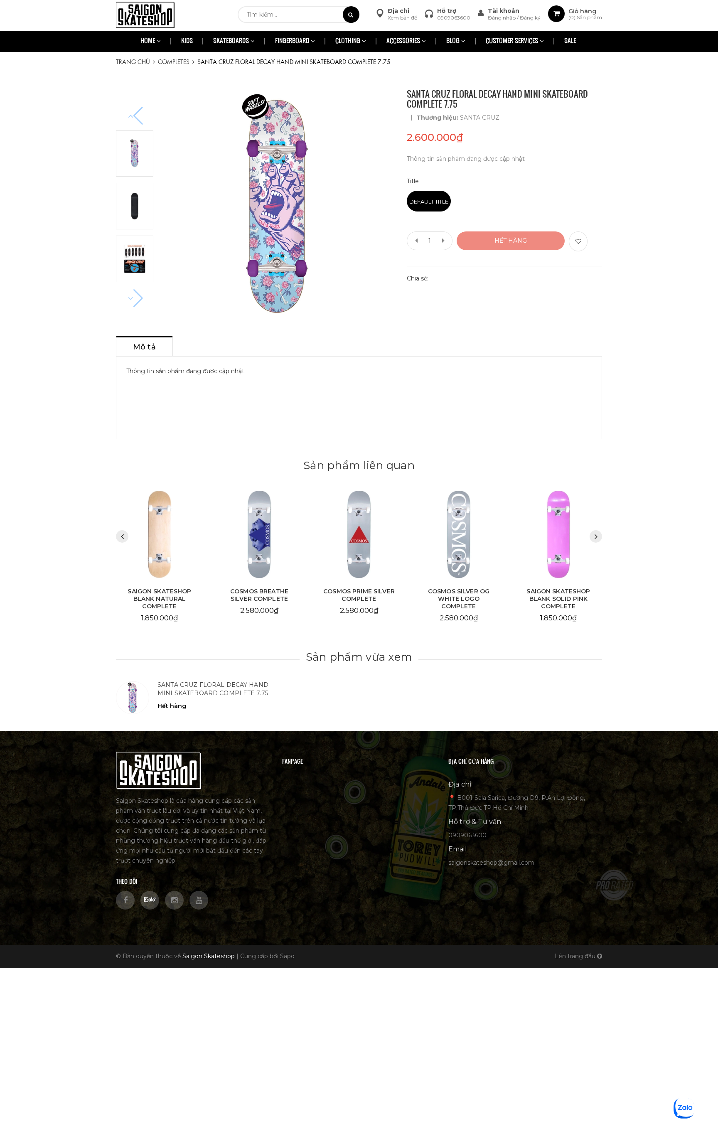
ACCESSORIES (404, 41)
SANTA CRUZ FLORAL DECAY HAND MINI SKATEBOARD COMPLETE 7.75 (212, 689)
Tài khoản (503, 11)
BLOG (453, 41)
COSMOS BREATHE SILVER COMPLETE (259, 595)
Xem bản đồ (403, 18)
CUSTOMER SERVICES (513, 41)
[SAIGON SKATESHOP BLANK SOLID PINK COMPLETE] (558, 534)
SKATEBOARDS (232, 41)
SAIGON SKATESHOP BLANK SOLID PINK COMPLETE (558, 599)
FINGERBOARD (293, 41)
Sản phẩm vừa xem (359, 657)
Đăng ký (530, 18)
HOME (148, 41)
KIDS (187, 41)
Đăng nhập (502, 18)
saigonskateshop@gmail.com (491, 862)
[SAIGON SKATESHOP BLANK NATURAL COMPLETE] (159, 534)
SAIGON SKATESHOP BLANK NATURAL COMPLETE (159, 599)
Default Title (428, 201)
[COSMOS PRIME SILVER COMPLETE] (359, 534)
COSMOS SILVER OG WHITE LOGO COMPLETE (458, 599)
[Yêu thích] (578, 241)
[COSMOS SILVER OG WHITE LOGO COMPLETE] (458, 534)
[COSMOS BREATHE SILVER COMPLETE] (259, 534)
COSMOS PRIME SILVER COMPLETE (359, 595)
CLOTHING (348, 41)
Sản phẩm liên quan (359, 465)
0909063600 (453, 18)
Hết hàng (510, 240)
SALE (570, 41)
